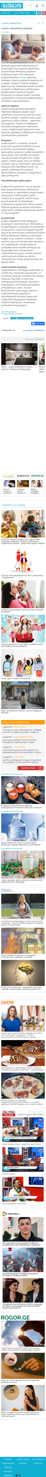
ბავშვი (23, 77)
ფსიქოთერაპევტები (25, 318)
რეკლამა (23, 1463)
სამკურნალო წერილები (12, 774)
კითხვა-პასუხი (23, 1459)
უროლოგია (19, 757)
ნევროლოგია (19, 727)
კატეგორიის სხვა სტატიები (14, 505)
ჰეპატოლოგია (20, 747)
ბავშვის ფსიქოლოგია (11, 23)
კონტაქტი (38, 1463)
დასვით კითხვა (28, 768)
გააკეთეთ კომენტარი (34, 330)
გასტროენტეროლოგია (23, 737)
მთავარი (8, 1459)
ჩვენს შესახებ (8, 1463)
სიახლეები (5, 13)
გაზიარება (40, 323)
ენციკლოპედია (37, 1459)
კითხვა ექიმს (24, 13)
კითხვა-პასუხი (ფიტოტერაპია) (16, 722)
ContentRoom (34, 339)
